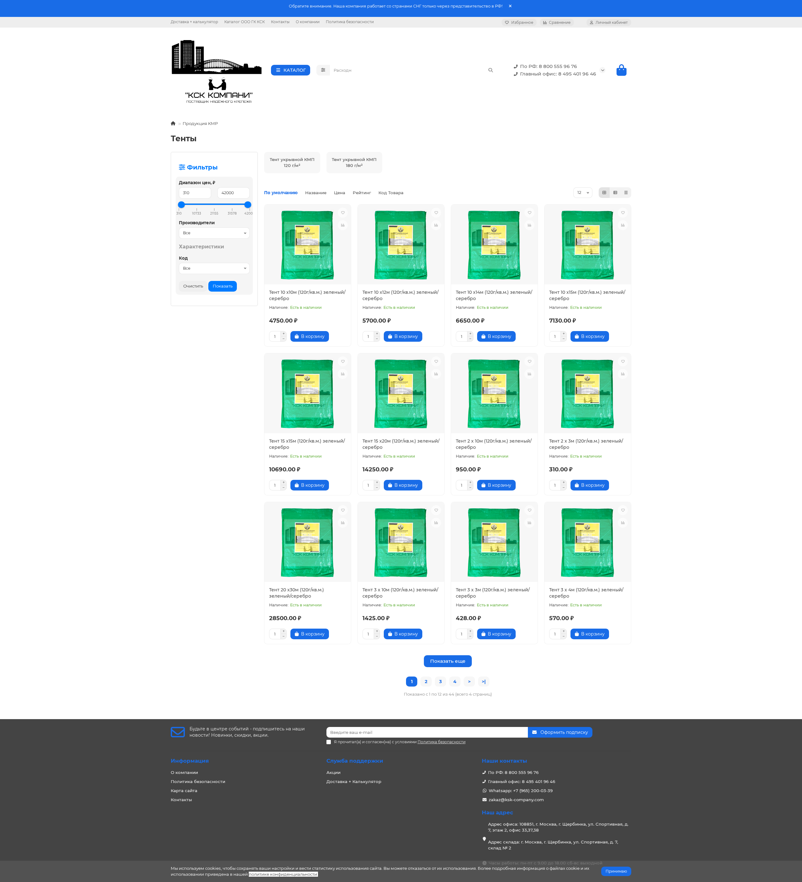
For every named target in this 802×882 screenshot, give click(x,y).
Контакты (280, 21)
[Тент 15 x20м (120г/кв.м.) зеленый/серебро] (401, 394)
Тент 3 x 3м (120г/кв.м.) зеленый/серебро (493, 593)
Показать (222, 285)
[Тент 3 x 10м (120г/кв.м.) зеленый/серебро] (401, 543)
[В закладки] (343, 213)
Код (183, 258)
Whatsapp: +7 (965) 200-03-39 (521, 790)
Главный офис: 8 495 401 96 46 (558, 74)
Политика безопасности (350, 21)
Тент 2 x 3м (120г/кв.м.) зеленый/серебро (586, 444)
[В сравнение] (343, 225)
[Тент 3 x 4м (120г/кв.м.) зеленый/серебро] (587, 543)
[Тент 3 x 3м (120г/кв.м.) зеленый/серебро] (494, 543)
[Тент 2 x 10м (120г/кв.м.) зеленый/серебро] (494, 394)
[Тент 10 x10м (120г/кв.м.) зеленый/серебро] (307, 245)
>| (484, 681)
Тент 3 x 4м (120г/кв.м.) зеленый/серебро (586, 593)
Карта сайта (184, 790)
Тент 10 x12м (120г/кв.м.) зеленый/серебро (400, 295)
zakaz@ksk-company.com (516, 799)
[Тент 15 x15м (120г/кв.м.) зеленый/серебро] (307, 394)
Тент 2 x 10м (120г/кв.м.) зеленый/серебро (494, 444)
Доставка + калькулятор (194, 21)
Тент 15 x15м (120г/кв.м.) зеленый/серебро (307, 444)
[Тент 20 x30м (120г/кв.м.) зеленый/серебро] (307, 543)
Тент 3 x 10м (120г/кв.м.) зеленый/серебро (400, 593)
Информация (190, 761)
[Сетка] (604, 192)
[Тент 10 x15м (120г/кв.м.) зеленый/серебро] (587, 245)
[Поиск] (490, 70)
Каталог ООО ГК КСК (244, 21)
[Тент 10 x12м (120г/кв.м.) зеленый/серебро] (401, 245)
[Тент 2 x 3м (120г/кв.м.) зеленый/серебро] (587, 394)
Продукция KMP (200, 123)
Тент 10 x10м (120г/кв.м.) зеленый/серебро (307, 295)
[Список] (615, 192)
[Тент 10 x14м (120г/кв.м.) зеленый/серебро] (494, 245)
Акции (333, 772)
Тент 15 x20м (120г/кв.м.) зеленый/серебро (401, 444)
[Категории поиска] (323, 70)
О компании (308, 21)
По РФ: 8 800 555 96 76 (548, 66)
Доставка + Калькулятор (353, 781)
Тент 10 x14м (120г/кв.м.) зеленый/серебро (494, 295)
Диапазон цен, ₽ (197, 182)
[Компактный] (626, 192)
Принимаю (616, 871)
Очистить (193, 285)
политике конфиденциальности (283, 874)
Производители (197, 222)
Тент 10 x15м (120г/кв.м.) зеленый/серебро (587, 295)
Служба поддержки (354, 761)
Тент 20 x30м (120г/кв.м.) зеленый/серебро (296, 593)
